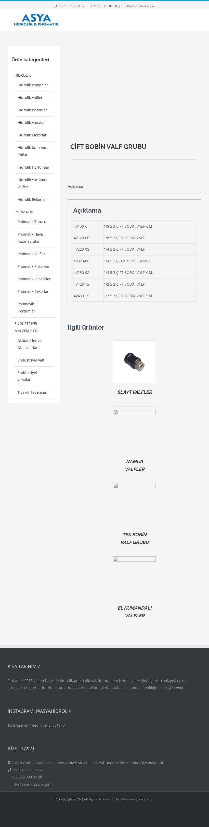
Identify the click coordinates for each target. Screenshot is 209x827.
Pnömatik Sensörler (34, 278)
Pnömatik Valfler (31, 253)
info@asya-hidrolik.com (138, 6)
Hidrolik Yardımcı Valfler (32, 183)
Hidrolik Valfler (30, 97)
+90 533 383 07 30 (104, 6)
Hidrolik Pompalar (33, 85)
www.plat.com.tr (141, 799)
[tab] (134, 186)
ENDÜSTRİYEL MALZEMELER (26, 327)
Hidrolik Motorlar (32, 135)
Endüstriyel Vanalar (27, 376)
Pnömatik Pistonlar (33, 266)
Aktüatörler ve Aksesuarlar (30, 344)
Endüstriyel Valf (31, 360)
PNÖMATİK (24, 211)
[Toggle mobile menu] (199, 19)
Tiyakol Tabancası (33, 392)
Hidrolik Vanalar (31, 122)
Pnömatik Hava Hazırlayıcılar (30, 238)
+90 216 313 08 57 (71, 6)
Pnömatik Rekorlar (33, 291)
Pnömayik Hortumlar (26, 307)
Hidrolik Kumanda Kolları (33, 151)
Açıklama (75, 186)
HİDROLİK (23, 75)
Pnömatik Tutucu (32, 221)
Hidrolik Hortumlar (33, 167)
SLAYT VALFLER (134, 392)
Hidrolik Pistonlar (32, 110)
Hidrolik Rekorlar (32, 199)
